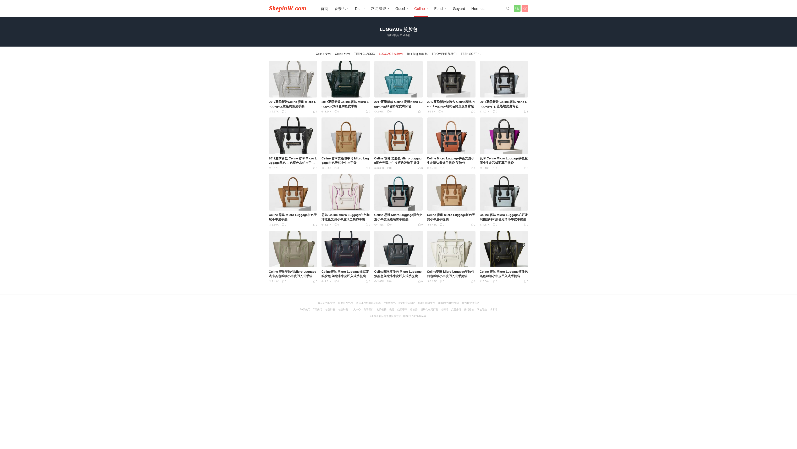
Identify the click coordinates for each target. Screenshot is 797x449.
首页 (324, 8)
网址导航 (482, 309)
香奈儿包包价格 (326, 302)
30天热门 (305, 309)
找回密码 (402, 309)
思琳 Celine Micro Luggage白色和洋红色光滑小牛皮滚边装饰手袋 (345, 216)
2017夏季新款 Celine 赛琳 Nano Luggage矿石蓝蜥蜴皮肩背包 (503, 103)
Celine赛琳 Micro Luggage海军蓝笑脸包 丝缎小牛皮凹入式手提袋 (345, 273)
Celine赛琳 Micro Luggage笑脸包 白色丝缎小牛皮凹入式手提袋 (450, 273)
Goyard (459, 8)
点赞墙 (444, 309)
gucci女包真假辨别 (448, 302)
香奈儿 (340, 8)
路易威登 (378, 8)
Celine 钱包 (342, 54)
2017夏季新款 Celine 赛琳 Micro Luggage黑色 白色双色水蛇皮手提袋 (293, 162)
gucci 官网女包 (426, 302)
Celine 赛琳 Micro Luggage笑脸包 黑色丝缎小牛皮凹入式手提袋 (504, 273)
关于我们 (369, 309)
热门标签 (469, 309)
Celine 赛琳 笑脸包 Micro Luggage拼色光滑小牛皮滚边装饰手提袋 (398, 160)
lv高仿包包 (390, 302)
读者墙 (493, 309)
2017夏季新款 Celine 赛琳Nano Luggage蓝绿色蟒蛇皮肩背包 (398, 103)
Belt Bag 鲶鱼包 (417, 54)
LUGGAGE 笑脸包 (391, 54)
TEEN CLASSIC (364, 54)
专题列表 (330, 309)
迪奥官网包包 (345, 302)
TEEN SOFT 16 (471, 54)
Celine (419, 8)
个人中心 (356, 309)
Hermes (477, 8)
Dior (358, 8)
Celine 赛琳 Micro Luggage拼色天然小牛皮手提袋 (451, 216)
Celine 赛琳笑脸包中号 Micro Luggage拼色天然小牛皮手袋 (345, 160)
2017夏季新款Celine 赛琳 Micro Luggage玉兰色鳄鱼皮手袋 (292, 103)
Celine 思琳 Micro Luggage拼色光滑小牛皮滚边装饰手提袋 (398, 216)
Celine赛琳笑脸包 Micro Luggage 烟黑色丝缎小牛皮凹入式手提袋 (398, 273)
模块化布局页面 (429, 309)
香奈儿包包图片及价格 (368, 302)
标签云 (414, 309)
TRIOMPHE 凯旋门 (444, 54)
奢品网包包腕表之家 (390, 316)
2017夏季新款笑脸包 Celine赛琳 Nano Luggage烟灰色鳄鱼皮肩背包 (451, 103)
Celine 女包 (323, 54)
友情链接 (381, 309)
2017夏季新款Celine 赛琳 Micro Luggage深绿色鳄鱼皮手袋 (345, 103)
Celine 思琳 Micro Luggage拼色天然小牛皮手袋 (293, 216)
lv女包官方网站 (406, 302)
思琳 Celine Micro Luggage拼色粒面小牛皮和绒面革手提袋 (504, 160)
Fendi (439, 8)
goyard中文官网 (470, 302)
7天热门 (317, 309)
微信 (391, 309)
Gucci (400, 8)
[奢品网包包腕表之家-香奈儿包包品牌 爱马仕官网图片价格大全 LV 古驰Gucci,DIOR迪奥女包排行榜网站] (287, 8)
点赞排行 (456, 309)
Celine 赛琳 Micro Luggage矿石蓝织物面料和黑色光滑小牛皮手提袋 (504, 216)
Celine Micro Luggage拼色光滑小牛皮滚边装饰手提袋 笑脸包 (450, 160)
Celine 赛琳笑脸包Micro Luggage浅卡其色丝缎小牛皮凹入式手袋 (292, 273)
